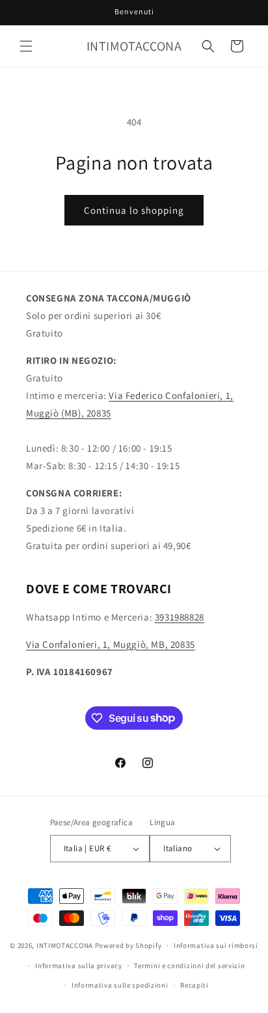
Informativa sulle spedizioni (120, 985)
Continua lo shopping (134, 210)
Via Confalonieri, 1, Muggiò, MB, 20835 (110, 644)
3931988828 (179, 617)
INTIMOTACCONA (64, 945)
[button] (26, 46)
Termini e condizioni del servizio (189, 965)
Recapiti (194, 985)
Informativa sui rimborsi (216, 945)
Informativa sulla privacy (78, 965)
